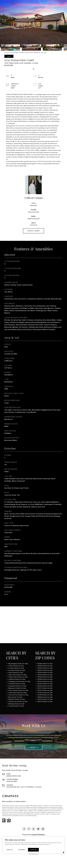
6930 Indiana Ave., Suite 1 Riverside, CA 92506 (24, 787)
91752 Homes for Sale (45, 692)
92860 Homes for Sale (45, 697)
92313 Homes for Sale (45, 681)
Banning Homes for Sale (16, 704)
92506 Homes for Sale (45, 663)
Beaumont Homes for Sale (17, 688)
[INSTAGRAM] (29, 829)
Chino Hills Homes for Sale (17, 674)
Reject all (10, 849)
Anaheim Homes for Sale (16, 699)
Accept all (33, 849)
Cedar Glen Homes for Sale (17, 692)
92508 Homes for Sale (45, 679)
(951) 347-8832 (12, 781)
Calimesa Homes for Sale (16, 679)
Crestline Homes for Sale (16, 683)
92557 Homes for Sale (45, 688)
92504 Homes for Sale (45, 666)
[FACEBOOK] (24, 829)
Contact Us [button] (33, 747)
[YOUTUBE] (38, 829)
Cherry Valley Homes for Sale (18, 690)
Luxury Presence (38, 834)
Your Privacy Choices (33, 854)
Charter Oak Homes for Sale (17, 701)
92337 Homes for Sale (45, 690)
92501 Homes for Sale (45, 668)
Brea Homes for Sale (15, 697)
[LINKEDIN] (33, 829)
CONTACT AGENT (33, 230)
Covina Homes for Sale (16, 706)
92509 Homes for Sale (45, 672)
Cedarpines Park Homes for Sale (19, 681)
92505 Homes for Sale (45, 677)
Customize (21, 849)
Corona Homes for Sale (16, 668)
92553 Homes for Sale (45, 699)
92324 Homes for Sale (45, 695)
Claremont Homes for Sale (17, 686)
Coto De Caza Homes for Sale (18, 695)
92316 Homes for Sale (45, 683)
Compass (45, 805)
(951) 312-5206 (33, 212)
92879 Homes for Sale (45, 701)
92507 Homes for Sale (45, 670)
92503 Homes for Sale (45, 674)
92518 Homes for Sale (45, 686)
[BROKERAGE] (43, 829)
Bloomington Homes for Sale (18, 663)
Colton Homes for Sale (16, 666)
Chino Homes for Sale (15, 672)
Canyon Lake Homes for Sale (18, 677)
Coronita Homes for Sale (16, 670)
